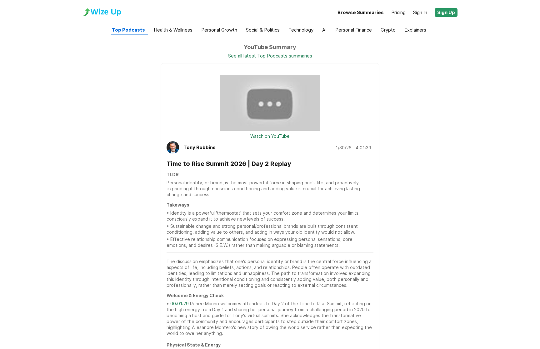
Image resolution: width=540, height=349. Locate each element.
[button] (446, 12)
